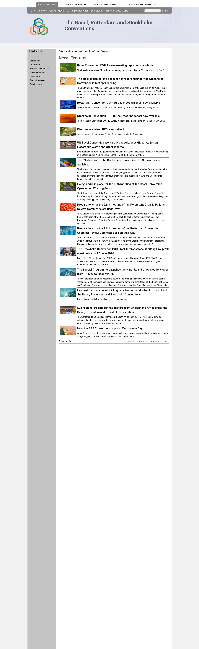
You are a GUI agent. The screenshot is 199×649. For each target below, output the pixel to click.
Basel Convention (75, 4)
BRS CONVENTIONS (47, 4)
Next (160, 341)
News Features (37, 72)
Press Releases (37, 80)
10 (156, 341)
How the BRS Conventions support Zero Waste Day (109, 328)
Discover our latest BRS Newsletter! (100, 129)
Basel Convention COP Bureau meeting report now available (115, 65)
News (91, 51)
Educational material (39, 68)
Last (165, 341)
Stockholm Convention (142, 4)
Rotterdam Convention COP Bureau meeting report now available (118, 102)
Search (165, 11)
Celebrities (35, 64)
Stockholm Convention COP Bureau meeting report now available (118, 116)
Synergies (73, 51)
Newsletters (36, 76)
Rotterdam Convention (107, 4)
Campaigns (35, 60)
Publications (36, 84)
